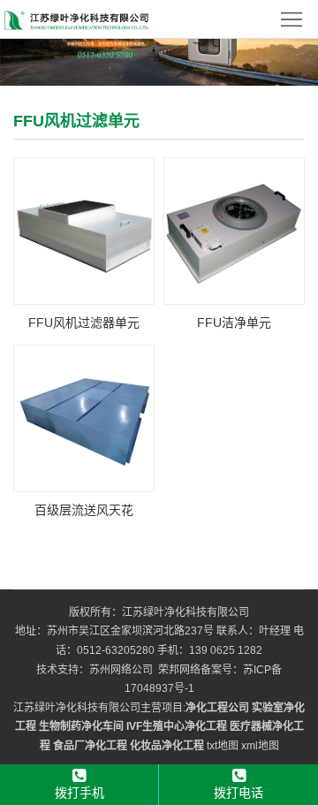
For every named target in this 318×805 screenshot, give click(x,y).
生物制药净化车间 (81, 726)
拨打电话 (238, 793)
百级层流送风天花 (83, 510)
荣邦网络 (179, 670)
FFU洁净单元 (234, 322)
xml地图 (260, 746)
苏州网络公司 (121, 670)
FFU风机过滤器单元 (84, 322)
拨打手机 (79, 793)
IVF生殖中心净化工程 (176, 726)
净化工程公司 (217, 708)
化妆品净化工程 (167, 746)
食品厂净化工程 (90, 746)
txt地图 (222, 746)
